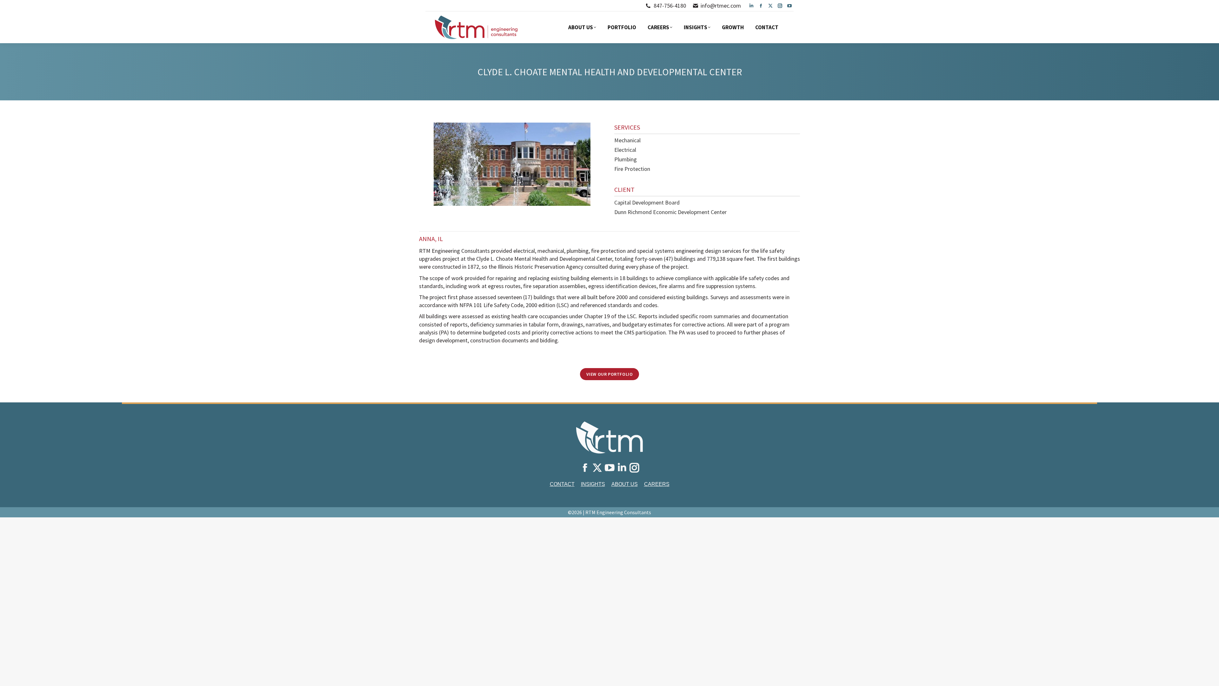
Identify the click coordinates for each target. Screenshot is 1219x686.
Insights (593, 484)
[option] (511, 164)
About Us (624, 484)
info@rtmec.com (721, 5)
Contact (562, 484)
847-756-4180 (670, 5)
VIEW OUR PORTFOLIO (609, 374)
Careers (656, 484)
